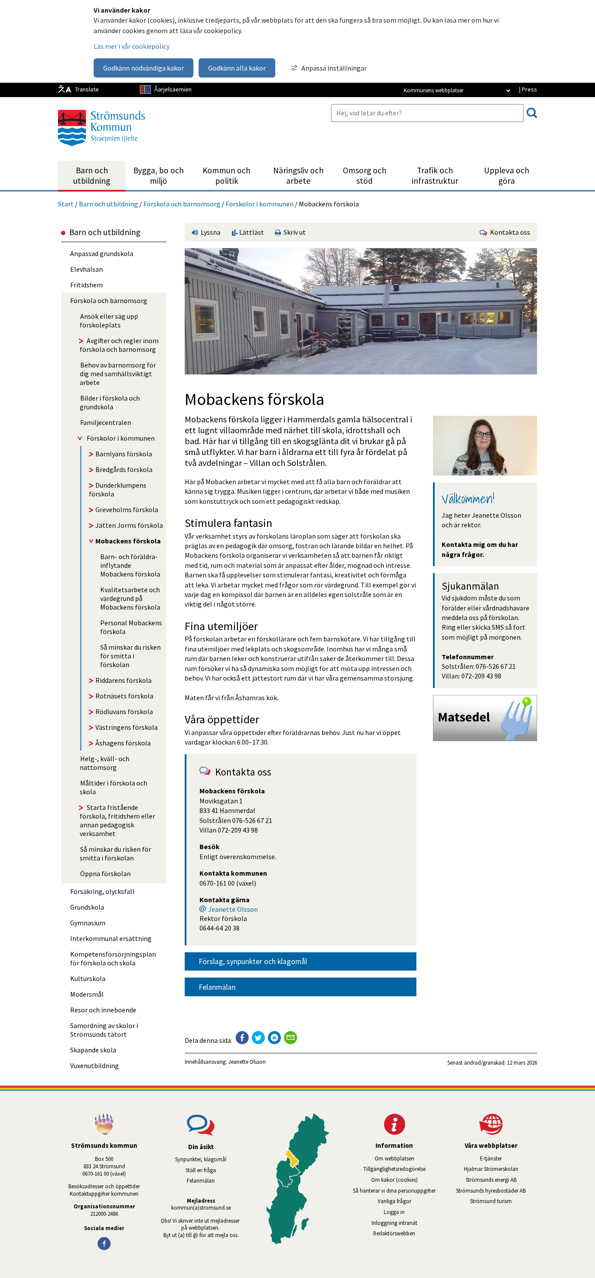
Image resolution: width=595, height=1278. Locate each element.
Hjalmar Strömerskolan (500, 1168)
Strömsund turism (503, 1200)
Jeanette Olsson (233, 909)
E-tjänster (508, 1158)
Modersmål (87, 994)
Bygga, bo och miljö (158, 175)
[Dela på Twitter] (258, 1037)
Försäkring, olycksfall (102, 891)
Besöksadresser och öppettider (104, 1186)
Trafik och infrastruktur (435, 175)
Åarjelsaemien (173, 89)
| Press (528, 89)
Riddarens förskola (123, 680)
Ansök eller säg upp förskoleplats (109, 320)
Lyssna (209, 232)
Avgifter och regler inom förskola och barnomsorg (119, 345)
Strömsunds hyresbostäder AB (496, 1190)
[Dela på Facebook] (242, 1037)
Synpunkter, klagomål (201, 1159)
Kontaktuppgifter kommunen (104, 1193)
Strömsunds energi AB (501, 1179)
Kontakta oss (508, 232)
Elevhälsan (86, 269)
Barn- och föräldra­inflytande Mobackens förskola (130, 565)
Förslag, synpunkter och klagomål (253, 961)
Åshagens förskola (123, 742)
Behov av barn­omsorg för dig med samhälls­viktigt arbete (118, 374)
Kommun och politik (226, 175)
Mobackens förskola (128, 540)
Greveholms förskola (126, 509)
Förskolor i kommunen (260, 203)
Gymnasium (87, 922)
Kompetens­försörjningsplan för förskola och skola (113, 958)
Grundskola (87, 907)
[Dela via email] (290, 1037)
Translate (87, 89)
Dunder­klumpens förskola (117, 489)
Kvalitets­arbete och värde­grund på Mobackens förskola (130, 598)
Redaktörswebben (394, 1233)
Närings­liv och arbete (298, 175)
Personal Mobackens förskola (131, 627)
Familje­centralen (105, 422)
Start (66, 203)
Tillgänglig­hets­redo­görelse (394, 1168)
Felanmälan (217, 987)
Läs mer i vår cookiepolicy (131, 46)
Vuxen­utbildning (94, 1065)
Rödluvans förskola (124, 711)
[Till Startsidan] (101, 149)
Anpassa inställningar (334, 68)
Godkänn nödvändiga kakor (143, 68)
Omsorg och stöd (364, 175)
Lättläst (251, 232)
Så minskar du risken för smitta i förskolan (130, 656)
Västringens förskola (126, 727)
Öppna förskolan (105, 873)
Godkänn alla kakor (237, 68)
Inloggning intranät (406, 1222)
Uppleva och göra (506, 175)
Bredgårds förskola (123, 469)
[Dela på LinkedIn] (274, 1037)
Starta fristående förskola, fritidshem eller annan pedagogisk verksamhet (117, 820)
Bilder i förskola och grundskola (110, 402)
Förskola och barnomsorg (181, 203)
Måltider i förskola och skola (113, 787)
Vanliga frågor (394, 1200)
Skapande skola (93, 1049)
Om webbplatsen (394, 1158)
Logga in (394, 1211)
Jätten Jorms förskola (129, 525)
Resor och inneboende (103, 1009)
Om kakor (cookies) (394, 1179)
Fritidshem (86, 284)
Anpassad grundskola (101, 253)
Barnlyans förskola (123, 453)
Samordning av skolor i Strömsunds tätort (104, 1030)
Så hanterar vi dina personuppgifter (394, 1190)
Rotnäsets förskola (124, 695)
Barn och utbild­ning (91, 175)
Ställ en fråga (201, 1170)
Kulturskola (87, 978)
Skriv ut (293, 232)
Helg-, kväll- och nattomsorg (104, 763)
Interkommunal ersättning (111, 938)
